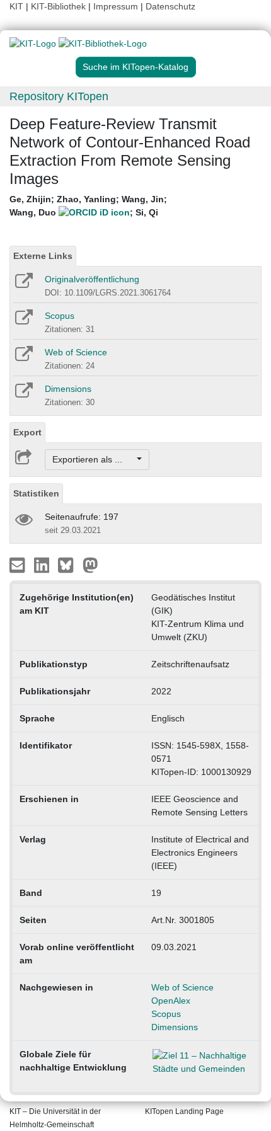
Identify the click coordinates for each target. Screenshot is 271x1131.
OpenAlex (170, 1001)
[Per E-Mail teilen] (18, 565)
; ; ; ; (88, 205)
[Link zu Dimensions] (23, 394)
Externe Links (42, 256)
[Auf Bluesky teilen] (69, 565)
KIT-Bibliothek (59, 6)
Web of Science (76, 352)
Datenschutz (170, 6)
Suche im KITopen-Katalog (135, 67)
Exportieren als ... (93, 459)
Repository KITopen (58, 96)
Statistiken (36, 493)
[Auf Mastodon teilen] (90, 565)
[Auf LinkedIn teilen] (43, 565)
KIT (16, 6)
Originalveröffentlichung (92, 279)
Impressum (115, 6)
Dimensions (68, 389)
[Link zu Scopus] (23, 321)
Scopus (59, 316)
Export (27, 432)
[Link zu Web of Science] (23, 358)
